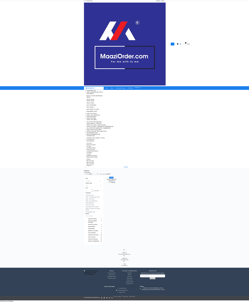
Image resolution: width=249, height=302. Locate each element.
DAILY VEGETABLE (91, 105)
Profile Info (129, 273)
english (162, 0)
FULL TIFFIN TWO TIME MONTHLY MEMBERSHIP (99, 128)
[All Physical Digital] (94, 185)
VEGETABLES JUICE (92, 111)
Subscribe (152, 278)
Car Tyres (89, 146)
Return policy (129, 280)
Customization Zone (91, 90)
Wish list (129, 274)
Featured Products (112, 273)
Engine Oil (89, 165)
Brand (111, 88)
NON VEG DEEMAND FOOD (93, 134)
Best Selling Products (111, 276)
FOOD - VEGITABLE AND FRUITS (95, 92)
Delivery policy (132, 296)
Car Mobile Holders (91, 147)
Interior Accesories (91, 149)
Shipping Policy (130, 283)
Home (106, 88)
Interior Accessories (91, 144)
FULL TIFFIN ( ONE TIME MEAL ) (94, 121)
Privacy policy (125, 296)
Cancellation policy (129, 281)
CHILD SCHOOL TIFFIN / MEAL (94, 129)
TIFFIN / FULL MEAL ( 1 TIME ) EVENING (96, 125)
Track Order (129, 276)
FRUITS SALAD (90, 99)
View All (126, 167)
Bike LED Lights (90, 163)
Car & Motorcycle (90, 139)
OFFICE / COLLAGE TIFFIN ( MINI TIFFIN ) (97, 131)
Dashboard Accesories (92, 155)
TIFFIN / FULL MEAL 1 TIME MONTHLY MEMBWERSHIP (100, 126)
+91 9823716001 (88, 0)
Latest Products (112, 274)
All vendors (130, 88)
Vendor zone (137, 87)
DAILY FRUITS (90, 107)
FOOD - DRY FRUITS (92, 113)
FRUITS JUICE (90, 103)
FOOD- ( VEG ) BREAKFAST (93, 115)
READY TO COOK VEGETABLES (94, 95)
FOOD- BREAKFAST (91, 116)
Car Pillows (89, 152)
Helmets (88, 159)
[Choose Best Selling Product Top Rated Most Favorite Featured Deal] (94, 181)
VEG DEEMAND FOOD (92, 132)
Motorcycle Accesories (92, 157)
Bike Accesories (90, 160)
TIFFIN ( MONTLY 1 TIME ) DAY (94, 123)
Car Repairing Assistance (92, 151)
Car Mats (89, 154)
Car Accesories (90, 141)
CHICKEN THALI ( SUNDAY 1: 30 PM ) (96, 138)
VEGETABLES (90, 93)
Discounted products (120, 88)
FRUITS (88, 97)
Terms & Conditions (118, 296)
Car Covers (89, 143)
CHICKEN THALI (91, 135)
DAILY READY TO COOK (93, 109)
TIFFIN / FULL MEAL (91, 118)
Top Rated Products (112, 278)
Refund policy (129, 278)
